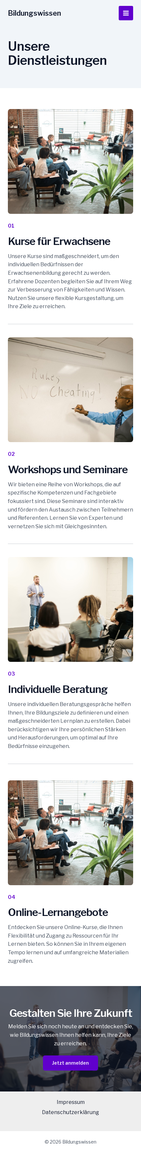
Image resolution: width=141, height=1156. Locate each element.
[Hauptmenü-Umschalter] (126, 13)
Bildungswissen (34, 13)
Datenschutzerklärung (70, 1112)
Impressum (71, 1102)
